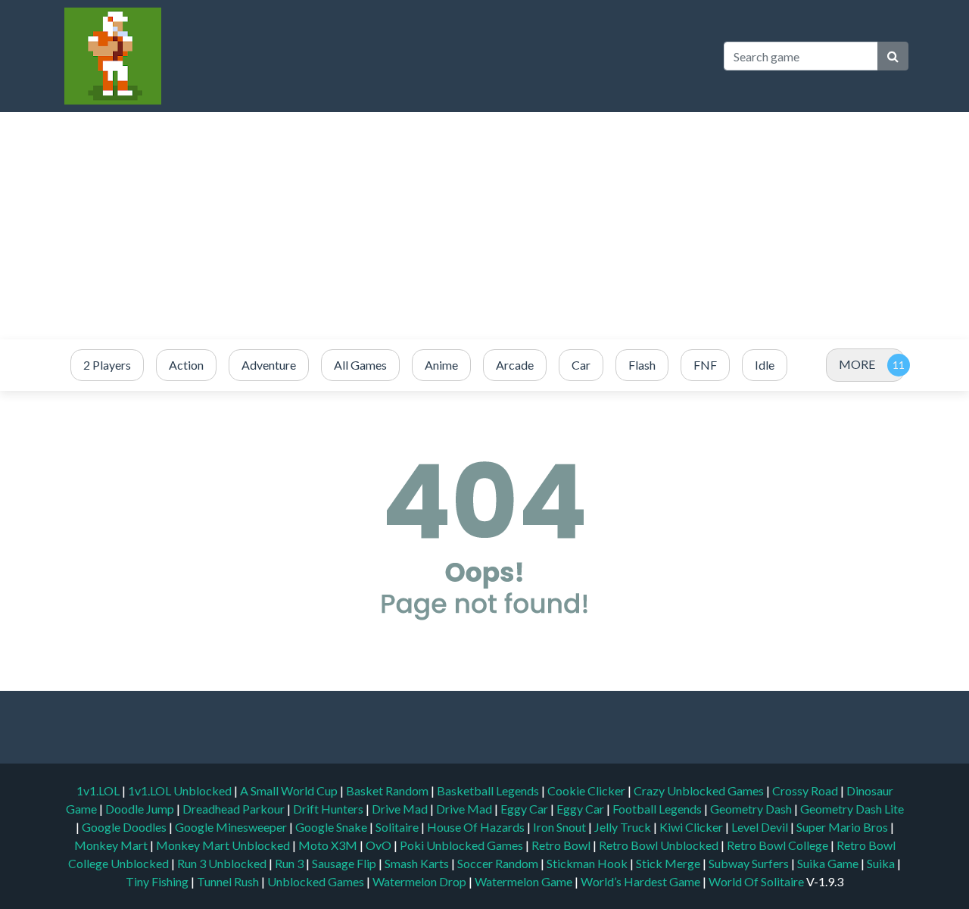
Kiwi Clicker (692, 827)
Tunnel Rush (229, 881)
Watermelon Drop (420, 881)
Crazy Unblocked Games (700, 790)
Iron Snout (560, 827)
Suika (882, 863)
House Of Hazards (477, 827)
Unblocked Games (316, 881)
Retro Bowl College (778, 845)
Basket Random (388, 790)
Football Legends (658, 808)
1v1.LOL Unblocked (181, 790)
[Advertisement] (484, 226)
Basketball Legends (489, 790)
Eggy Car (525, 808)
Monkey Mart (112, 845)
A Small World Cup (290, 790)
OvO (380, 845)
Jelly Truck (623, 827)
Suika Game (829, 863)
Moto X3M (329, 845)
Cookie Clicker (587, 790)
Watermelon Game (523, 881)
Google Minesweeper (232, 827)
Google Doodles (125, 827)
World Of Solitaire (757, 881)
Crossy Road (806, 790)
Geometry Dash (752, 808)
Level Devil (760, 827)
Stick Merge (669, 863)
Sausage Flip (345, 863)
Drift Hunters (329, 808)
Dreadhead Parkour (234, 808)
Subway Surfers (750, 863)
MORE (857, 364)
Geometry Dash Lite (852, 808)
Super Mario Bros (843, 827)
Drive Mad (401, 808)
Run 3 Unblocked (223, 863)
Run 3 (290, 863)
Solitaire (398, 827)
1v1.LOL (99, 790)
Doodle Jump (140, 808)
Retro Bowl (562, 845)
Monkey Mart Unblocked (224, 845)
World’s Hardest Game (642, 881)
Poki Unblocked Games (462, 845)
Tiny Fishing (158, 881)
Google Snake (332, 827)
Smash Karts (418, 863)
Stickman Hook (588, 863)
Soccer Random (499, 863)
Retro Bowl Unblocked (660, 845)
